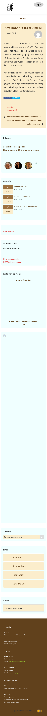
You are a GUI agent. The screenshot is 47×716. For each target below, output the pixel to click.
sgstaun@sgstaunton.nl (17, 661)
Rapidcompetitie (20, 187)
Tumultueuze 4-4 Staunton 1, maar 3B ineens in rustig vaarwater (24, 122)
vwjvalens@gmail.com (16, 673)
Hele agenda (8, 231)
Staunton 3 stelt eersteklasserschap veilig (23, 117)
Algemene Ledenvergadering (25, 206)
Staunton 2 (12, 110)
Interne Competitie (22, 197)
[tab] (23, 557)
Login (38, 4)
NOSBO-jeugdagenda (12, 262)
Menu (24, 18)
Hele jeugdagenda (11, 259)
